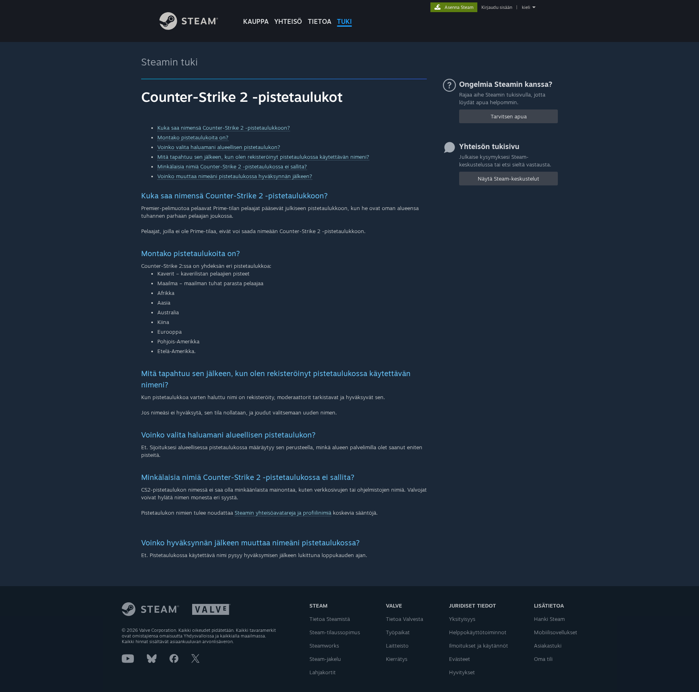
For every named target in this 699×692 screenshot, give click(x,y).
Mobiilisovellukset (555, 632)
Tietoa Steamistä (329, 619)
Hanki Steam (549, 619)
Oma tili (543, 659)
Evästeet (459, 659)
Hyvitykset (462, 672)
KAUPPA (256, 21)
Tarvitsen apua (509, 116)
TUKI (344, 21)
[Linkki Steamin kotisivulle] (188, 27)
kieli (526, 7)
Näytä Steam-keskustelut (508, 178)
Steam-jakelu (325, 659)
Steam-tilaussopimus (334, 632)
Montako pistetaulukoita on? (193, 137)
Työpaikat (398, 632)
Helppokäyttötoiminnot (477, 632)
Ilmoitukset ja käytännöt (478, 645)
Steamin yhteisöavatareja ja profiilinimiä (283, 512)
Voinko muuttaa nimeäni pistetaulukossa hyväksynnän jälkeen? (234, 176)
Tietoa (319, 21)
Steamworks (324, 645)
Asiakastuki (547, 645)
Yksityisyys (462, 619)
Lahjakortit (322, 672)
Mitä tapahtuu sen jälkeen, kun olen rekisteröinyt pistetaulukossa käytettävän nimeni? (263, 157)
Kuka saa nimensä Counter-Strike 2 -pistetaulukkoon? (223, 127)
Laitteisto (397, 645)
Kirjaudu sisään (496, 7)
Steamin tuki (169, 62)
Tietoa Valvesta (404, 619)
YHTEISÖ (288, 21)
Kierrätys (396, 659)
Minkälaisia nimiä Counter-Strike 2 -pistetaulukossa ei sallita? (232, 166)
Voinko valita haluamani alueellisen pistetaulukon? (218, 147)
